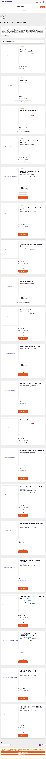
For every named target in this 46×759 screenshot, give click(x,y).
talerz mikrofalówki (26, 309)
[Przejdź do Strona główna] (1, 18)
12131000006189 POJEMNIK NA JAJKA (31, 707)
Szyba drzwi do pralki (27, 49)
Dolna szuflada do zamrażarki (30, 346)
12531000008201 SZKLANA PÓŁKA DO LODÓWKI (32, 597)
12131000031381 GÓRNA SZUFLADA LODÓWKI (28, 634)
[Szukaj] (42, 7)
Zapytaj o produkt (27, 70)
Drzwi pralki (24, 420)
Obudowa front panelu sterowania (32, 450)
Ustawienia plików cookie (23, 756)
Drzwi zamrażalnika (26, 281)
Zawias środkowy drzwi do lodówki (29, 141)
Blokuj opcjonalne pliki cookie (23, 754)
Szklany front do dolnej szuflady (31, 487)
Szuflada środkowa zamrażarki (30, 383)
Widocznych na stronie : (6, 742)
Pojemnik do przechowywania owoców (30, 560)
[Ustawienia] (40, 2)
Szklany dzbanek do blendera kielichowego (30, 171)
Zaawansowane (23, 10)
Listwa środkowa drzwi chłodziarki (28, 111)
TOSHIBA (5, 18)
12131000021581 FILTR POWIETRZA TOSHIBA (28, 671)
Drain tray (23, 80)
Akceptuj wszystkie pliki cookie (23, 752)
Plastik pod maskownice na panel (31, 523)
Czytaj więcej (5, 35)
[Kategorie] (43, 2)
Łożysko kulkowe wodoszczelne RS (31, 208)
